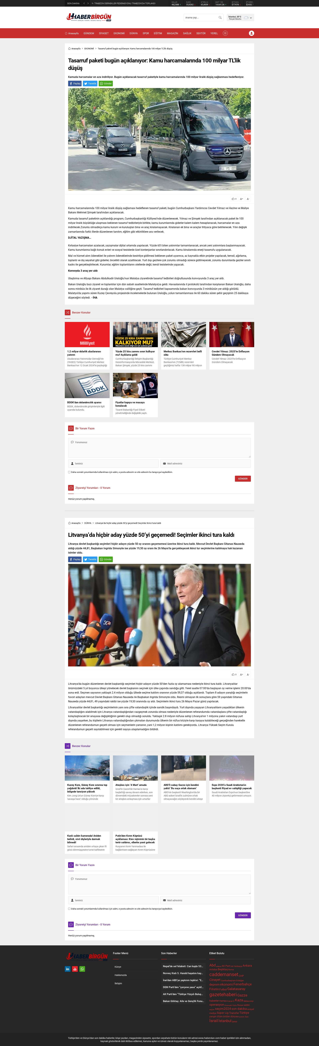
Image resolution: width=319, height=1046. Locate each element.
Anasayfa (75, 48)
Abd (212, 965)
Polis (235, 1005)
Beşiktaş (223, 969)
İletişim (118, 983)
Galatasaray (236, 988)
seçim (211, 1009)
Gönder (108, 83)
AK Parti (226, 965)
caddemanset (223, 974)
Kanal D (230, 1001)
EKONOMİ (89, 48)
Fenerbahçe (242, 984)
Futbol (223, 989)
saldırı (247, 1004)
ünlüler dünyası (231, 1016)
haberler (214, 1000)
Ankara (247, 965)
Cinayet (214, 979)
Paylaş (76, 83)
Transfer (234, 1013)
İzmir (234, 1021)
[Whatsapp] (82, 969)
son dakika (239, 1008)
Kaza (239, 1000)
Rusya (240, 1004)
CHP (241, 975)
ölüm (219, 1016)
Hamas (223, 1000)
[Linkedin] (67, 969)
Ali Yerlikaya (236, 966)
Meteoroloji (249, 1001)
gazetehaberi (223, 994)
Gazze (242, 995)
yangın (212, 1016)
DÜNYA (87, 523)
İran (247, 1016)
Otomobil (228, 1005)
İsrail (213, 1020)
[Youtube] (75, 969)
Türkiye (244, 1013)
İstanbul (224, 1020)
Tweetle (92, 83)
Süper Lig (223, 1013)
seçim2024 (223, 1008)
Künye (118, 966)
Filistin (214, 989)
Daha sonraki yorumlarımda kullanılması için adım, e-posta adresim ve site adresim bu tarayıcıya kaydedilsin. (122, 472)
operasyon (216, 1004)
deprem (214, 984)
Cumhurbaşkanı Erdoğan (232, 980)
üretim (242, 1017)
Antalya (213, 969)
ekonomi (226, 984)
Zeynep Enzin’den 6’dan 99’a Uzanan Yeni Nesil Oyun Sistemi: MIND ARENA (129, 3)
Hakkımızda (121, 975)
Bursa (231, 969)
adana (218, 966)
